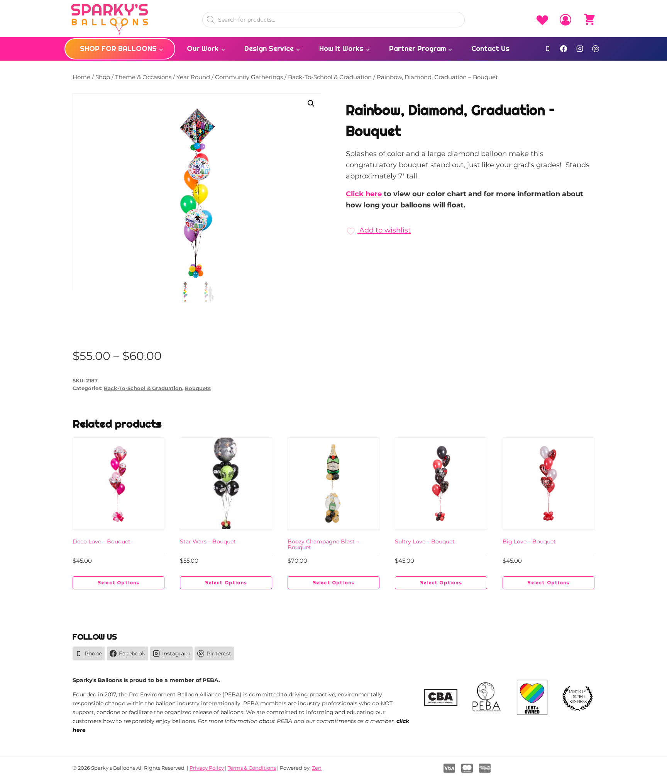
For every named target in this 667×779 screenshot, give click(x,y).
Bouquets (198, 388)
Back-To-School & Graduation (143, 388)
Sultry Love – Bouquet (425, 541)
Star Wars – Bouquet (208, 541)
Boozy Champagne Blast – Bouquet (323, 544)
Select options (119, 583)
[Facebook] (564, 49)
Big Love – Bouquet (529, 541)
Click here (364, 194)
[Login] (565, 20)
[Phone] (548, 49)
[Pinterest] (596, 49)
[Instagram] (580, 49)
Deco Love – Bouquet (101, 541)
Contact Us (490, 48)
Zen (317, 768)
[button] (311, 103)
